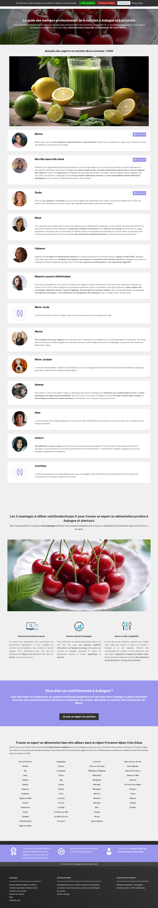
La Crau (61, 803)
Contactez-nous (15, 900)
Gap (61, 780)
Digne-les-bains (25, 826)
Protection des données (17, 891)
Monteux (96, 803)
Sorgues (132, 789)
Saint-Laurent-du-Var (132, 762)
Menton (97, 794)
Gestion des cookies (16, 894)
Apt (25, 771)
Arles (25, 775)
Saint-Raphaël (132, 766)
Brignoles (25, 794)
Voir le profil (140, 134)
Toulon (132, 794)
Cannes (25, 803)
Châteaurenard (25, 821)
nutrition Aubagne (63, 894)
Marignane (97, 780)
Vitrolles (132, 807)
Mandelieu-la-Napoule (97, 771)
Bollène (25, 785)
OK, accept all (88, 3)
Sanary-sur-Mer (133, 775)
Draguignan (61, 762)
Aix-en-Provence (25, 762)
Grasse (61, 785)
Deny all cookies (107, 3)
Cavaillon (25, 817)
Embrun (61, 766)
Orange (97, 812)
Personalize (124, 3)
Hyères (61, 789)
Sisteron (132, 780)
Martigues (97, 789)
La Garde (61, 807)
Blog (11, 897)
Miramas (96, 798)
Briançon (25, 789)
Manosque (97, 775)
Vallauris (132, 798)
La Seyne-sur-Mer (61, 812)
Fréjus (61, 775)
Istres (61, 794)
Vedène (133, 803)
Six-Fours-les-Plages (133, 785)
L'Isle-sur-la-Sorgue (97, 766)
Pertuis (97, 817)
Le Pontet (97, 762)
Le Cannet (61, 821)
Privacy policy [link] (137, 3)
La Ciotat (61, 798)
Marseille (96, 785)
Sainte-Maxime (97, 821)
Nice (97, 807)
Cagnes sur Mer (25, 798)
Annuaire (12, 885)
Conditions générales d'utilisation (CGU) (23, 888)
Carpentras (25, 807)
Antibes (25, 766)
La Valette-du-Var (61, 817)
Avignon (25, 780)
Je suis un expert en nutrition (79, 716)
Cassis (25, 812)
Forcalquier (61, 771)
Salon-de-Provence (132, 771)
